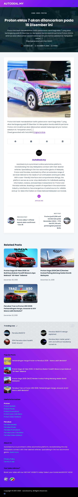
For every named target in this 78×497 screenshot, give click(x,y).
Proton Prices (9, 409)
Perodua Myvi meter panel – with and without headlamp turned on (60, 341)
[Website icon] (39, 196)
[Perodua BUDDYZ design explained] (44, 333)
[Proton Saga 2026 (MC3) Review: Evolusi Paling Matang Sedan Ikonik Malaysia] (57, 258)
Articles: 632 (39, 200)
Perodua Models (10, 424)
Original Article (39, 132)
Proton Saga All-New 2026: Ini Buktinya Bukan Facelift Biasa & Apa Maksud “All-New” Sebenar (19, 273)
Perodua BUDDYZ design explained (58, 333)
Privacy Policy (9, 459)
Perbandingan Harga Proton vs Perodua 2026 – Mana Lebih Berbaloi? (39, 361)
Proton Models (9, 406)
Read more (14, 452)
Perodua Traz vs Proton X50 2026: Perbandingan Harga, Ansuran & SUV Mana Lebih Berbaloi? (20, 308)
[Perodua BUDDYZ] (7, 333)
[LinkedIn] (63, 141)
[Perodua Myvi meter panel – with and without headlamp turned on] (44, 342)
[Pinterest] (47, 141)
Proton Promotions (11, 411)
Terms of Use (9, 461)
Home (33, 13)
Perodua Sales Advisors (13, 435)
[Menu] (73, 3)
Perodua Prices (10, 427)
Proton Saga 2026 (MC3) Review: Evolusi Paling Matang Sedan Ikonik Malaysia (56, 273)
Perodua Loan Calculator (14, 432)
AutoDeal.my (27, 491)
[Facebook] (15, 141)
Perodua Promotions (12, 430)
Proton (44, 13)
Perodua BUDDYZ (18, 333)
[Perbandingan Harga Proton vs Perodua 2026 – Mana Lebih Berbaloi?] (7, 361)
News (38, 13)
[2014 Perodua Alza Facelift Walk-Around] (7, 342)
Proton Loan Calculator (13, 414)
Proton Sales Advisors (12, 417)
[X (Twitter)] (31, 141)
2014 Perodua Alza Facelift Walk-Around (22, 341)
